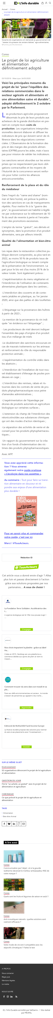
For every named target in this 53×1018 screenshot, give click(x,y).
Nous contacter (8, 973)
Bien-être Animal (9, 816)
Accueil (5, 9)
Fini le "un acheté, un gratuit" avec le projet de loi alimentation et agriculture (24, 785)
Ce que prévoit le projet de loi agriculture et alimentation (22, 799)
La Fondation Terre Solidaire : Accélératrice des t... (25, 609)
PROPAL (28, 1013)
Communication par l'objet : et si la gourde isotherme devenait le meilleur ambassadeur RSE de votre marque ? (26, 871)
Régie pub (6, 977)
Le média (5, 984)
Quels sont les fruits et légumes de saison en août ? (26, 896)
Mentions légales (8, 980)
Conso (12, 9)
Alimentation (8, 813)
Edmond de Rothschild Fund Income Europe (24, 726)
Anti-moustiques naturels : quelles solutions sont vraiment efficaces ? (25, 920)
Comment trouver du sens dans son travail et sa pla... (25, 688)
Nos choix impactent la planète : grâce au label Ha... (25, 649)
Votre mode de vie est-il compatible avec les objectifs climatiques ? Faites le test (23, 946)
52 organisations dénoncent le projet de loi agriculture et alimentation (26, 771)
